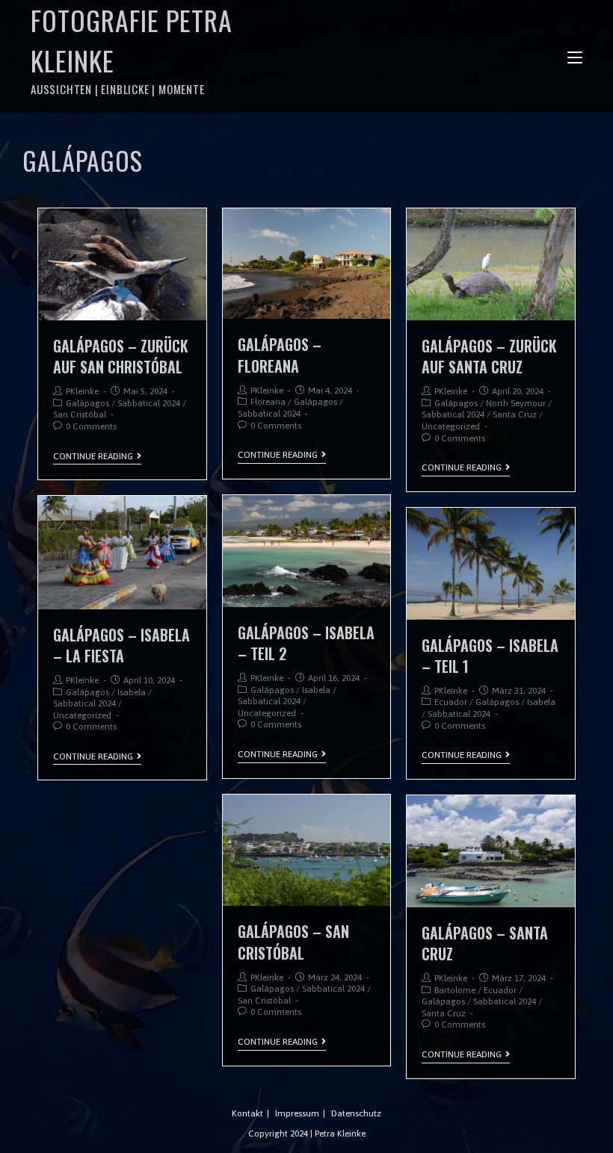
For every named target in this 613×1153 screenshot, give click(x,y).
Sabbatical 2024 (148, 403)
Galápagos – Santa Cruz (485, 943)
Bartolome (454, 990)
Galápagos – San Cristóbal (293, 941)
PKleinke (82, 391)
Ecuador (450, 702)
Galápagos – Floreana (279, 354)
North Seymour (516, 403)
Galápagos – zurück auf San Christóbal (120, 356)
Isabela (316, 690)
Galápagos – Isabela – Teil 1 (490, 655)
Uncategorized (451, 426)
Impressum (297, 1113)
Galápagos (87, 403)
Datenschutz (356, 1113)
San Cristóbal (79, 414)
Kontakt (247, 1113)
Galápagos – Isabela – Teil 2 (306, 643)
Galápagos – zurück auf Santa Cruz (489, 356)
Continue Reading (93, 456)
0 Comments (91, 426)
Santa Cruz (515, 414)
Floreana (268, 402)
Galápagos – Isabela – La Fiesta (121, 645)
